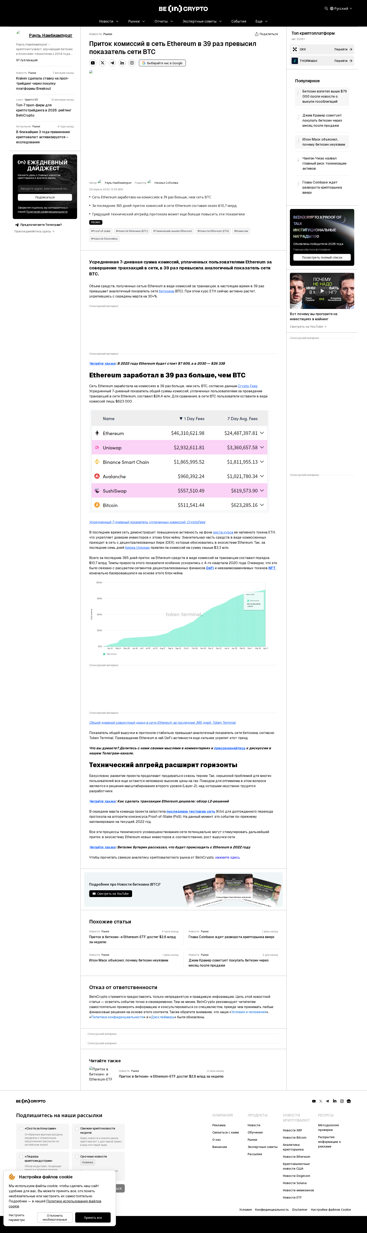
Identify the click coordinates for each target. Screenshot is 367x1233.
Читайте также (102, 363)
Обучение (255, 1132)
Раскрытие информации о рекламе (329, 1141)
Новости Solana (295, 1183)
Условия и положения (248, 1012)
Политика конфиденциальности (117, 1017)
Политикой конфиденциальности (47, 211)
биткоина (166, 291)
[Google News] (349, 1101)
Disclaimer (300, 1209)
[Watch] (322, 291)
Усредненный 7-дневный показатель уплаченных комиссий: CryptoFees (147, 522)
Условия (245, 1209)
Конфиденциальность (272, 1209)
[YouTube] (92, 63)
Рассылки (255, 1154)
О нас (216, 1140)
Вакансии (219, 1147)
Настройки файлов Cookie (331, 1209)
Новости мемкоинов (298, 1190)
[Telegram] (112, 63)
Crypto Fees (247, 386)
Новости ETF (292, 1197)
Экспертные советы (263, 1147)
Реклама (219, 1125)
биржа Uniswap (137, 547)
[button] (42, 1136)
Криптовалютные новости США (296, 1166)
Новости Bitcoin (294, 1137)
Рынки (107, 34)
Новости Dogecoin (296, 1176)
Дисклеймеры (162, 1017)
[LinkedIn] (122, 63)
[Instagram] (132, 63)
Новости (95, 34)
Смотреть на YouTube (306, 326)
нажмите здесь (227, 857)
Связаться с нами (225, 1132)
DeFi (210, 568)
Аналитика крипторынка (293, 1147)
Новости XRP (292, 1130)
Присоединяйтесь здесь (32, 231)
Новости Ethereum (296, 1157)
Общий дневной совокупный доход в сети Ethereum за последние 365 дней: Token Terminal (162, 722)
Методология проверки (328, 1127)
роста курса (223, 532)
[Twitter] (102, 63)
